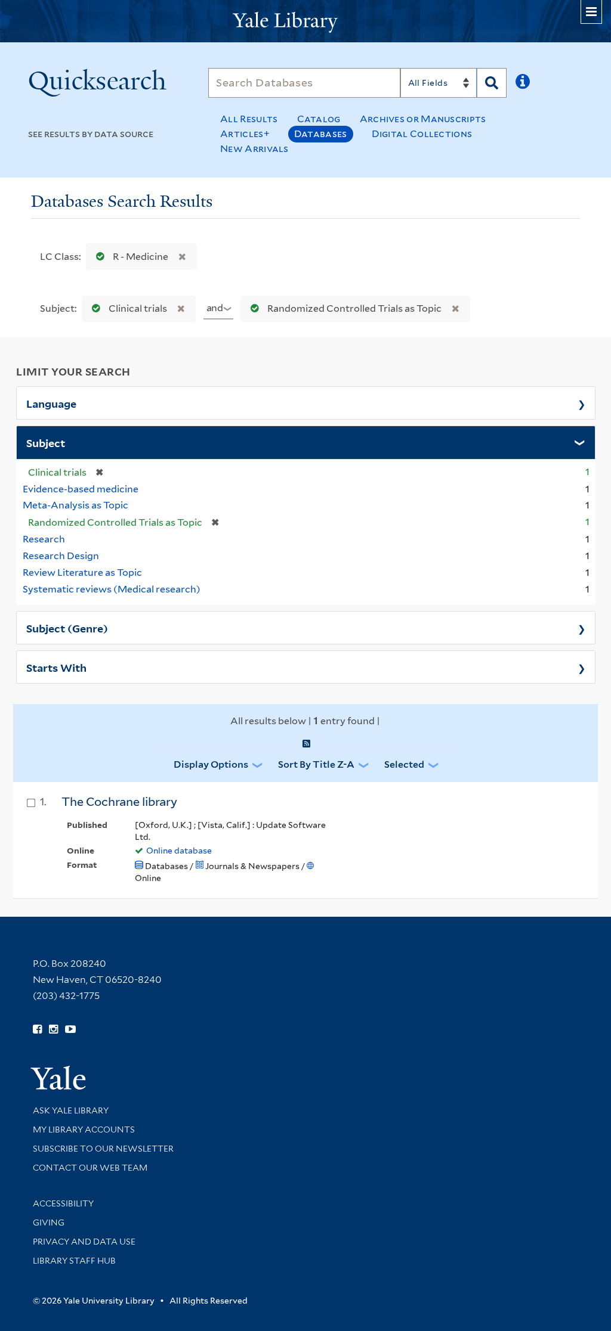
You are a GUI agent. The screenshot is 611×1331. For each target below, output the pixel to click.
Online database (179, 850)
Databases (320, 133)
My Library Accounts (84, 1129)
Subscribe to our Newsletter (103, 1148)
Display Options (211, 764)
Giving (48, 1222)
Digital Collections (422, 133)
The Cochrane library (119, 802)
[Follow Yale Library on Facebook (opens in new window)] (37, 1029)
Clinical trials (138, 308)
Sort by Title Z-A (316, 764)
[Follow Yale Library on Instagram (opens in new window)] (53, 1029)
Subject (45, 442)
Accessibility (63, 1203)
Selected (404, 764)
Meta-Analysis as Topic (75, 505)
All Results (248, 119)
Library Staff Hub (74, 1260)
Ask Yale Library (71, 1110)
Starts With (56, 667)
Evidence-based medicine (80, 489)
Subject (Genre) (67, 627)
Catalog (319, 119)
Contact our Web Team (90, 1167)
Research (44, 539)
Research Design (61, 555)
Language (51, 403)
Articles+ (245, 133)
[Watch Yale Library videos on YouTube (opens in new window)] (70, 1029)
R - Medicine (140, 256)
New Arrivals (254, 148)
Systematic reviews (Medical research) (111, 589)
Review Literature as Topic (82, 572)
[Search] (492, 83)
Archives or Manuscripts (423, 119)
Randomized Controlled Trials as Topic (354, 308)
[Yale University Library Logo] (305, 21)
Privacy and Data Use (84, 1241)
